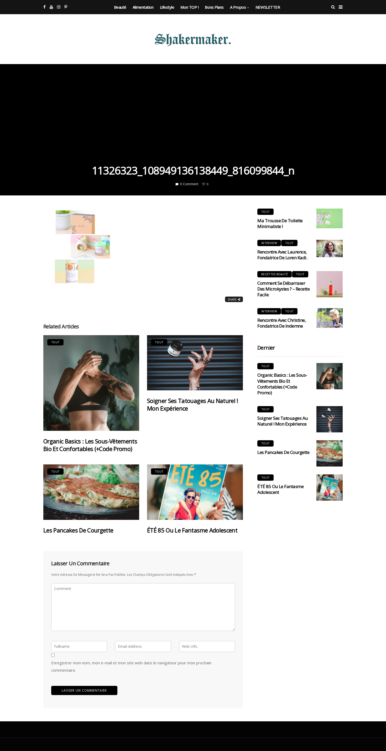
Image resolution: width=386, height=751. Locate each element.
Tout (55, 342)
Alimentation (143, 7)
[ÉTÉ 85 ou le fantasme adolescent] (195, 492)
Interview (269, 243)
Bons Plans (214, 7)
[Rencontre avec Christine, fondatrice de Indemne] (329, 318)
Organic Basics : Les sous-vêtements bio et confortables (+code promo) (90, 445)
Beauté (120, 7)
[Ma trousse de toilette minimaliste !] (329, 218)
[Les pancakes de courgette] (91, 492)
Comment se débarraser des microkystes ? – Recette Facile (283, 289)
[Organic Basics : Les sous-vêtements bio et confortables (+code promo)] (91, 383)
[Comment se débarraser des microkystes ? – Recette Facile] (329, 284)
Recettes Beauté (274, 274)
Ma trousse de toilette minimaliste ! (280, 223)
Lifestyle (167, 7)
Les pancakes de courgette (78, 530)
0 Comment (189, 184)
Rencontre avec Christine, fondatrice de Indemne (281, 323)
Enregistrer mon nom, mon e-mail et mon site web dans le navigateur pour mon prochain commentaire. (131, 666)
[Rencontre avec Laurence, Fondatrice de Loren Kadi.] (329, 248)
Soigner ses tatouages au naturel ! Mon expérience (192, 404)
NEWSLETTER (267, 7)
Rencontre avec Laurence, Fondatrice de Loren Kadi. (282, 255)
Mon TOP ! (189, 7)
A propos (238, 7)
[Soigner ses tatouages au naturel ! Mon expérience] (195, 363)
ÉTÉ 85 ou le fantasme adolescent (192, 530)
